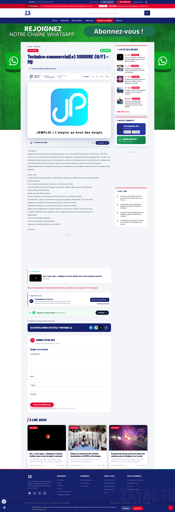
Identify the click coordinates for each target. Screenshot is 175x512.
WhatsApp (89, 20)
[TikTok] (35, 493)
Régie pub (64, 20)
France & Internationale (64, 491)
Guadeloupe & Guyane (63, 494)
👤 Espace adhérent (107, 2)
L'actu (59, 483)
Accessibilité (146, 503)
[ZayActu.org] (28, 13)
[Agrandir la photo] (69, 110)
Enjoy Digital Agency (64, 503)
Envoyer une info (138, 2)
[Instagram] (40, 493)
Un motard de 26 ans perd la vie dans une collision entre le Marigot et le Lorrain (41, 6)
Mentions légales (115, 503)
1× (93, 143)
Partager (86, 76)
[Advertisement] (69, 251)
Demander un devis (133, 489)
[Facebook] (91, 328)
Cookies (134, 503)
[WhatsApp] (96, 328)
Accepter (137, 508)
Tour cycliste (84, 486)
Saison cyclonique (104, 20)
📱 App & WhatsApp (124, 2)
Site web (33, 394)
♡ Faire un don (93, 2)
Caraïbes (60, 485)
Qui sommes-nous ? (110, 480)
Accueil (30, 46)
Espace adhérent (109, 483)
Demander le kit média (103, 303)
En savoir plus (42, 509)
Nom (32, 376)
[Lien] (106, 328)
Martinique (37, 46)
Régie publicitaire (109, 486)
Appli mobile (77, 20)
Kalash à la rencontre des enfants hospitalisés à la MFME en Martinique (85, 454)
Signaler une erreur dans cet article (41, 321)
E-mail (32, 385)
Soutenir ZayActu (109, 489)
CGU (140, 503)
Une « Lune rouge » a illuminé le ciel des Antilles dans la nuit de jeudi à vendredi (46, 454)
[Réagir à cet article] (93, 76)
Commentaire (35, 354)
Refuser (126, 508)
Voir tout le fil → (124, 112)
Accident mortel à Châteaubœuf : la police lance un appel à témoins (112, 6)
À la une (59, 488)
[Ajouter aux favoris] (97, 76)
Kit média (130, 486)
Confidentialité (126, 503)
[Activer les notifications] (4, 501)
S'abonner (106, 50)
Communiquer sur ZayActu (135, 480)
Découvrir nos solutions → (100, 300)
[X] (101, 328)
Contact (119, 20)
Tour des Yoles (84, 483)
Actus (54, 20)
